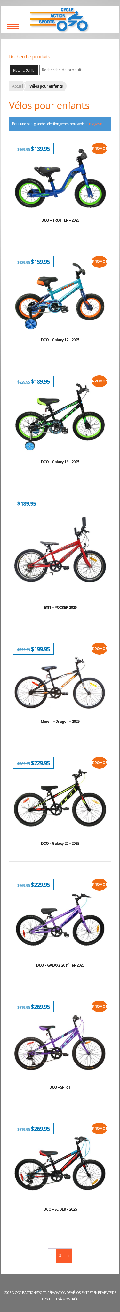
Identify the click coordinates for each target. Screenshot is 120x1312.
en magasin (93, 124)
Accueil (17, 86)
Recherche (23, 70)
